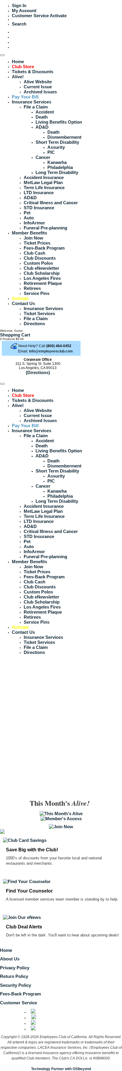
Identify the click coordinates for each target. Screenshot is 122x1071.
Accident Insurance (44, 177)
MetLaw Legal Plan (43, 182)
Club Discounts (40, 258)
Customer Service (30, 15)
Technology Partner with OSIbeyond (61, 1069)
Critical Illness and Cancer (51, 202)
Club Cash (34, 253)
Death (42, 116)
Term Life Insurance (44, 187)
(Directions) (38, 372)
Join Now (33, 237)
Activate (58, 15)
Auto (29, 217)
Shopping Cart (15, 334)
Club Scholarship (42, 273)
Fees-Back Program (44, 247)
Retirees (32, 288)
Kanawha (57, 162)
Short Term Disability (57, 142)
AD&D (42, 127)
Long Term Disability (57, 172)
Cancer (43, 157)
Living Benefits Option (59, 122)
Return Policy (14, 976)
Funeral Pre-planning (45, 227)
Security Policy (15, 985)
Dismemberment (64, 137)
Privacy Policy (14, 967)
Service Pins (36, 293)
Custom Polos (38, 263)
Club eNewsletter (41, 268)
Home (18, 61)
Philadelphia (60, 167)
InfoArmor (34, 222)
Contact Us (23, 303)
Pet (27, 212)
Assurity (56, 147)
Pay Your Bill (25, 96)
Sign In (19, 5)
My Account (24, 10)
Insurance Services (31, 101)
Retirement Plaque (43, 283)
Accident (45, 111)
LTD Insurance (39, 192)
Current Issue (38, 86)
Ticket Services (39, 313)
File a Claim (36, 106)
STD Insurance (39, 207)
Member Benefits (29, 232)
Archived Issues (40, 91)
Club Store (23, 66)
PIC (51, 152)
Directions (34, 323)
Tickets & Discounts (32, 71)
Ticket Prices (37, 242)
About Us (10, 958)
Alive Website (38, 81)
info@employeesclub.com (51, 351)
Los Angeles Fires (42, 278)
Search (19, 23)
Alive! (18, 76)
